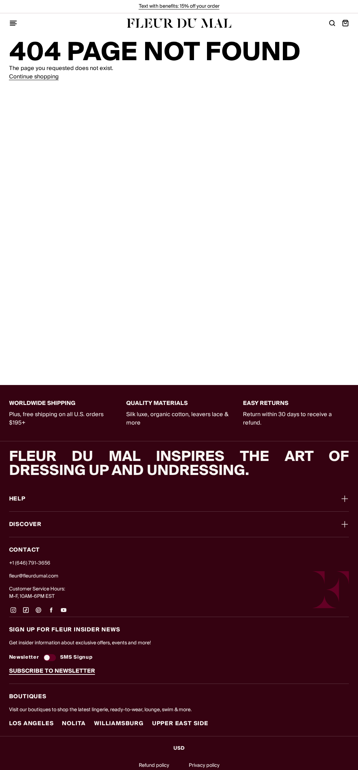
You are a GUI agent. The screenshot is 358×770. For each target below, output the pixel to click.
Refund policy (154, 765)
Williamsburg (119, 723)
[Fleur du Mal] (179, 23)
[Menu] (13, 23)
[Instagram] (13, 612)
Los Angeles (31, 723)
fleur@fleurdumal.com (33, 576)
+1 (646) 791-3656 (29, 563)
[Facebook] (51, 612)
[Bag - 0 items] (345, 23)
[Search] (332, 23)
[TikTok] (26, 612)
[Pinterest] (38, 612)
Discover (25, 524)
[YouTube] (63, 612)
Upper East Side (180, 723)
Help (17, 499)
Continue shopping (34, 77)
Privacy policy (204, 765)
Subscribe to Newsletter (52, 671)
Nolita (74, 723)
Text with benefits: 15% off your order (179, 6)
